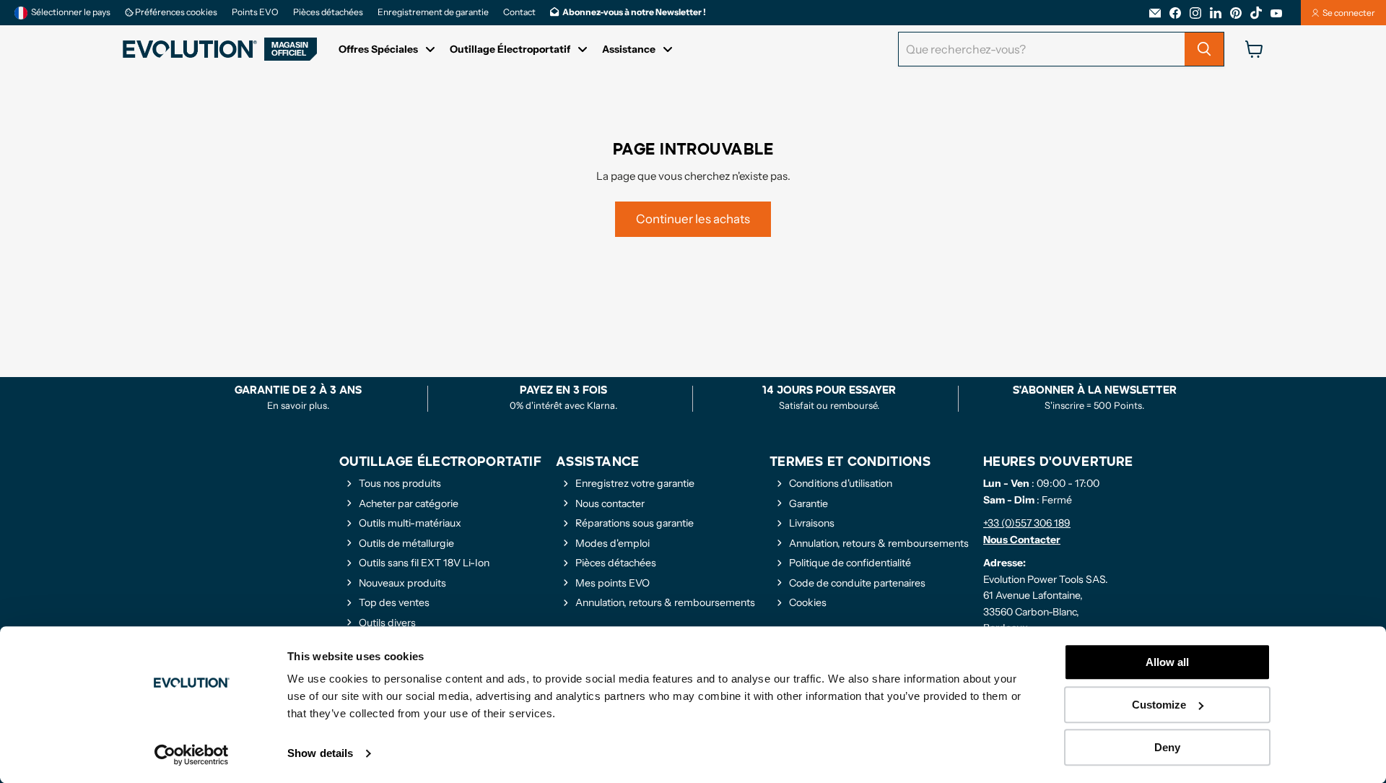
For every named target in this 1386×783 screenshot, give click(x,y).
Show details (320, 754)
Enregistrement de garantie (433, 12)
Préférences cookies (175, 12)
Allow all (1167, 662)
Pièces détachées (328, 12)
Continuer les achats (693, 219)
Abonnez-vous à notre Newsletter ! (634, 12)
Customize (1159, 704)
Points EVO (255, 12)
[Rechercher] (1204, 49)
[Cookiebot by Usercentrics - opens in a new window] (191, 755)
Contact (519, 12)
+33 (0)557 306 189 (1027, 522)
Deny (1167, 747)
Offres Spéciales (378, 49)
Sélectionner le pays (70, 12)
